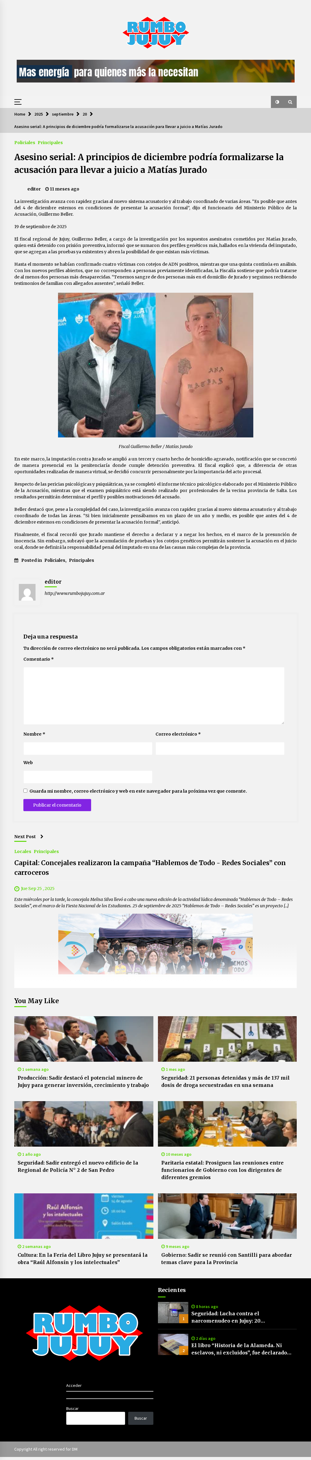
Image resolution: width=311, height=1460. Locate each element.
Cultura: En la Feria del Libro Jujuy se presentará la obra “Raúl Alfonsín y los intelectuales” (83, 1258)
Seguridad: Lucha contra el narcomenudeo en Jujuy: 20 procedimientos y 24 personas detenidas (243, 1317)
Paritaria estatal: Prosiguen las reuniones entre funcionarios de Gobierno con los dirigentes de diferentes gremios (222, 1170)
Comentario (38, 659)
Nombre (34, 734)
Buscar (72, 1408)
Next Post (25, 836)
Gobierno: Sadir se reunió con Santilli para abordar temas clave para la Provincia (226, 1258)
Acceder (74, 1385)
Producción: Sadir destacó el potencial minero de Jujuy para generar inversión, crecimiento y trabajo (83, 1081)
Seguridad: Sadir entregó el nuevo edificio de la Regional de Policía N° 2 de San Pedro (78, 1166)
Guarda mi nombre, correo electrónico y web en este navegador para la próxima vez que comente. (138, 791)
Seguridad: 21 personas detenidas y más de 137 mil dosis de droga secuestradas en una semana (225, 1081)
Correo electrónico (178, 734)
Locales (22, 851)
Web (28, 762)
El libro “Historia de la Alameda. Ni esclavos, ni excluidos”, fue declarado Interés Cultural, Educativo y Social (239, 1349)
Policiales (24, 142)
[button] (277, 102)
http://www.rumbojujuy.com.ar (75, 593)
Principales (50, 142)
